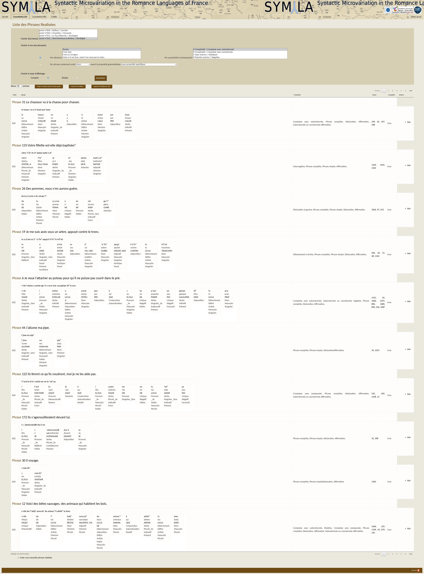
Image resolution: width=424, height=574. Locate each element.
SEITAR (60, 251)
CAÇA (100, 121)
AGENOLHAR (52, 436)
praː (227, 291)
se (79, 430)
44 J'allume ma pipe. (36, 328)
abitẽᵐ (147, 516)
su (71, 244)
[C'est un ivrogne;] (102, 54)
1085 (382, 304)
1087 (382, 307)
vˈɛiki (24, 516)
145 (373, 533)
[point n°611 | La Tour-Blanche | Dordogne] (68, 36)
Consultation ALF (20, 17)
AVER (90, 208)
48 (373, 256)
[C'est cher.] (102, 52)
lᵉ (51, 516)
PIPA (59, 347)
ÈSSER (55, 164)
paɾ (111, 115)
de (23, 201)
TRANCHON (167, 251)
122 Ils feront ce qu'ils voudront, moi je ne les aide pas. (59, 374)
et (53, 158)
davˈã (66, 430)
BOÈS (176, 523)
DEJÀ (83, 164)
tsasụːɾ (41, 115)
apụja (116, 244)
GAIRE (106, 208)
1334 (377, 256)
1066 (374, 301)
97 (378, 210)
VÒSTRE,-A (26, 164)
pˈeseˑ (154, 291)
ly (22, 115)
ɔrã (89, 201)
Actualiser (100, 78)
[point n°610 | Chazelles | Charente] (68, 33)
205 (382, 394)
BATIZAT (96, 164)
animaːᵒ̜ (116, 516)
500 (373, 253)
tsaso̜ (100, 115)
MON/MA (43, 347)
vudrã (111, 387)
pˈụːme (56, 201)
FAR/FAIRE (39, 393)
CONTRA (134, 251)
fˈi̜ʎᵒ (40, 158)
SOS (71, 251)
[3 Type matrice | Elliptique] (240, 54)
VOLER (24, 297)
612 (13, 123)
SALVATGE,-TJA (85, 523)
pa (168, 291)
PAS (168, 297)
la (37, 201)
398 (376, 439)
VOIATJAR (38, 480)
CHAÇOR (42, 121)
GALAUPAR (184, 297)
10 (373, 439)
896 (373, 304)
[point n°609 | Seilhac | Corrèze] (68, 30)
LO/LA (24, 121)
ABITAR (147, 523)
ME (23, 251)
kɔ (49, 387)
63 (379, 253)
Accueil (5, 17)
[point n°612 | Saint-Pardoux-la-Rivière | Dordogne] (68, 38)
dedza (83, 158)
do (98, 516)
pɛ (183, 387)
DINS (196, 297)
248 (373, 125)
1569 (374, 165)
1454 (374, 168)
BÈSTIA (70, 523)
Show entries (20, 86)
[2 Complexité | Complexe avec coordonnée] (240, 52)
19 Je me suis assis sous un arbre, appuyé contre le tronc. (60, 232)
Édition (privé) (416, 17)
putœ (83, 291)
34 (373, 350)
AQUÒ (51, 393)
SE (35, 436)
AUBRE (104, 251)
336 (377, 307)
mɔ (40, 340)
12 (378, 397)
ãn (77, 201)
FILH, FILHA (43, 164)
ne (141, 291)
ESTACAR (56, 297)
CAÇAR (128, 121)
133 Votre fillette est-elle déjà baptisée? (49, 145)
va (52, 115)
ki (66, 387)
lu (146, 244)
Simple (65, 78)
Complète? (391, 95)
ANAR (53, 121)
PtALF (14, 95)
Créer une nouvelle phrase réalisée (36, 558)
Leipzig (23, 95)
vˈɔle (24, 291)
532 (373, 394)
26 (378, 122)
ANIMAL (117, 523)
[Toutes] (102, 49)
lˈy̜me (24, 340)
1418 (374, 397)
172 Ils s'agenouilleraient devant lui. (46, 417)
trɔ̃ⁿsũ (164, 244)
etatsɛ (55, 291)
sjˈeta (59, 244)
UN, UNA (89, 251)
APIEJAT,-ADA (120, 251)
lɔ (82, 115)
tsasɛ (127, 115)
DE (23, 208)
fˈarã (36, 387)
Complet (35, 78)
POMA (55, 208)
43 (379, 530)
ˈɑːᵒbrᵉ (104, 244)
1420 (374, 482)
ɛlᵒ (69, 158)
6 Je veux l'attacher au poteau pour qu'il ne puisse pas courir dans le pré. (71, 278)
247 (382, 122)
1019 (377, 350)
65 (383, 298)
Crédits (54, 17)
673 (382, 210)
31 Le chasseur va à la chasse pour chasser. (51, 102)
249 (373, 122)
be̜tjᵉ (69, 516)
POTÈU (84, 297)
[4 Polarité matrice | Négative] (240, 57)
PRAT (227, 297)
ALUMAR (26, 347)
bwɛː (176, 516)
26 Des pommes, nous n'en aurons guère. (50, 189)
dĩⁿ (195, 291)
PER (112, 121)
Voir (409, 122)
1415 (374, 298)
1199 (374, 530)
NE (66, 208)
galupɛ (182, 291)
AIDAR (167, 393)
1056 (374, 210)
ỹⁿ (85, 244)
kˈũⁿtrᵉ (133, 244)
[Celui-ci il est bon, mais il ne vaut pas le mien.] (102, 57)
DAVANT (67, 436)
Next (410, 91)
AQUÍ (67, 393)
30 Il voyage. (30, 460)
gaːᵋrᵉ (106, 201)
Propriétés (297, 95)
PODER (154, 297)
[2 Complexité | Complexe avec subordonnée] (240, 49)
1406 (374, 526)
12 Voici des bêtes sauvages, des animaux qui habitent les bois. (64, 504)
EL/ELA (71, 164)
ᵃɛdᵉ (166, 387)
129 (382, 526)
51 (383, 253)
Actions (401, 95)
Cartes (374, 95)
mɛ (123, 387)
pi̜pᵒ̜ (59, 340)
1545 (382, 165)
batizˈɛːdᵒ (97, 158)
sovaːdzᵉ (83, 516)
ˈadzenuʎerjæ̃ (52, 430)
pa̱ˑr (96, 291)
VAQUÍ (24, 523)
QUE (111, 297)
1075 (382, 301)
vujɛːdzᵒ (38, 473)
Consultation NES (39, 17)
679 (382, 530)
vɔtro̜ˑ (24, 158)
